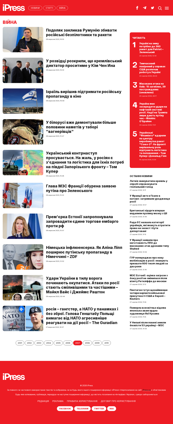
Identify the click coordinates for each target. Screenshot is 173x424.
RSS (112, 408)
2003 (39, 343)
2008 (87, 343)
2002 (29, 343)
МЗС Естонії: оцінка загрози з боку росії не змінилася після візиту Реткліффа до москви (149, 278)
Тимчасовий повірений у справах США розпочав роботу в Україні (152, 68)
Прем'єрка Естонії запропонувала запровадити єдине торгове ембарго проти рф (82, 221)
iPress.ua (147, 390)
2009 (97, 343)
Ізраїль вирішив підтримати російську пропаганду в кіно (83, 94)
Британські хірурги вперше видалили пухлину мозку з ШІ (148, 212)
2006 (68, 343)
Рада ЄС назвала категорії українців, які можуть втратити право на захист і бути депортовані (150, 227)
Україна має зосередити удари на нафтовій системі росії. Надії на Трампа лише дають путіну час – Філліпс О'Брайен (153, 112)
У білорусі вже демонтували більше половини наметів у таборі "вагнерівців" (81, 127)
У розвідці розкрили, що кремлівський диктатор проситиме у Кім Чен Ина (84, 63)
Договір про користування (118, 401)
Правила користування (82, 401)
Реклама (58, 401)
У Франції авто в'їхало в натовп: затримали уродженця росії (150, 198)
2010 (106, 343)
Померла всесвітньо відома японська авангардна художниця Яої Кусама (148, 310)
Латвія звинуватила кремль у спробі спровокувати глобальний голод (148, 184)
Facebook (65, 408)
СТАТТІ (49, 8)
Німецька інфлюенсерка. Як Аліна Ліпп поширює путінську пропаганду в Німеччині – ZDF (84, 252)
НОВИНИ (35, 8)
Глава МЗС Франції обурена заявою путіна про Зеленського (81, 188)
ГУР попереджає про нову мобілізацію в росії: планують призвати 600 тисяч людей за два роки (149, 262)
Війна (62, 8)
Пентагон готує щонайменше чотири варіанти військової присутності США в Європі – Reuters (149, 294)
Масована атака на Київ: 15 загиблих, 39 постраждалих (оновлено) (152, 88)
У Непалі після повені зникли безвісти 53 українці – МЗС (148, 324)
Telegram (82, 408)
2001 (20, 343)
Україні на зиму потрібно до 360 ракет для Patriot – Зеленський (151, 48)
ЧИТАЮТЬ (138, 37)
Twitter (99, 408)
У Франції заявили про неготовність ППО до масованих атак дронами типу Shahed (149, 244)
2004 (48, 343)
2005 (58, 343)
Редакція (43, 401)
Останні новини (141, 176)
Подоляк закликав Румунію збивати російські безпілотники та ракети (81, 32)
